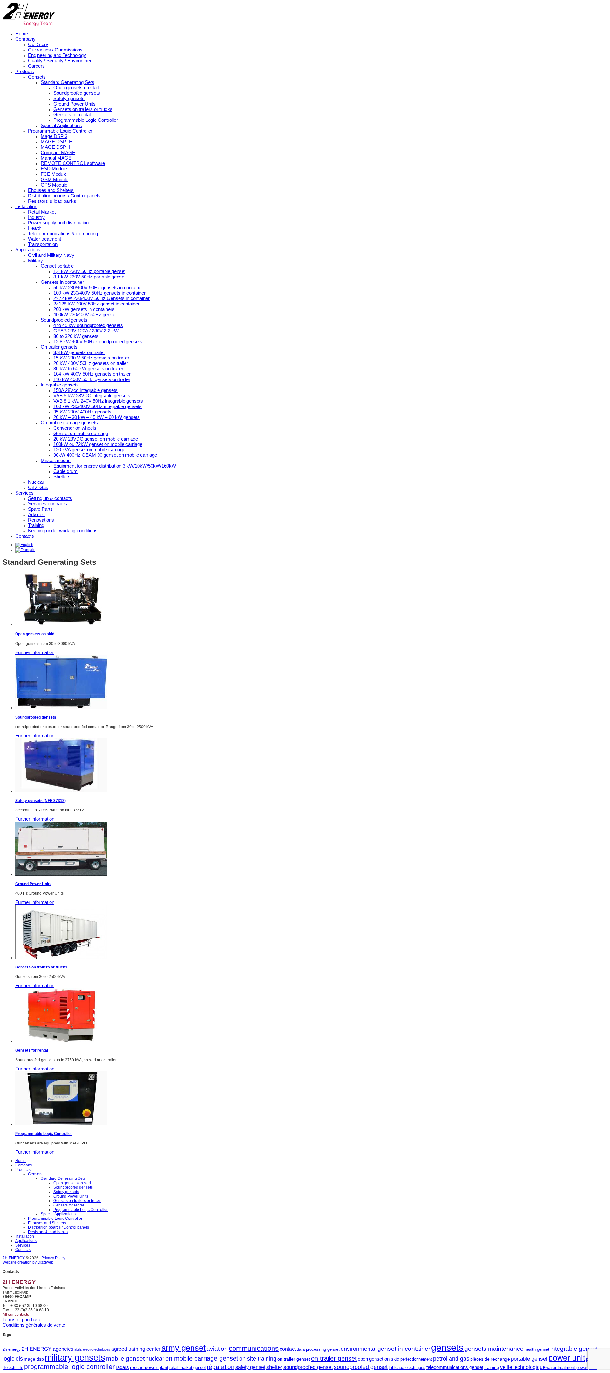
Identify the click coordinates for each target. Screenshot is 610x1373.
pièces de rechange (490, 1359)
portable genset (529, 1359)
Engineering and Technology (57, 55)
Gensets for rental (72, 114)
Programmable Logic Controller (85, 120)
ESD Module (54, 168)
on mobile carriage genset (201, 1358)
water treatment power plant (571, 1367)
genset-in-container (403, 1348)
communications (254, 1348)
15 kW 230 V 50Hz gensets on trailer (91, 357)
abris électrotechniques (92, 1349)
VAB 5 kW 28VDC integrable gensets (91, 395)
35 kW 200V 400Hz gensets (82, 411)
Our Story (38, 44)
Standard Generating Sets (67, 82)
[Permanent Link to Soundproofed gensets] (61, 708)
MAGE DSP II (55, 147)
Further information (34, 652)
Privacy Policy (53, 1258)
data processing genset (318, 1349)
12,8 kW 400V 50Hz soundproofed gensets (97, 341)
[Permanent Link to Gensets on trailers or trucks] (61, 957)
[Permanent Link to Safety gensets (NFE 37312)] (61, 791)
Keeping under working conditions (63, 530)
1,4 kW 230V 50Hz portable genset (89, 271)
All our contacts (16, 1314)
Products (24, 71)
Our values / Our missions (55, 49)
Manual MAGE (56, 158)
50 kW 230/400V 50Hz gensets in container (98, 287)
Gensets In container (62, 282)
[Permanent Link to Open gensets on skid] (61, 624)
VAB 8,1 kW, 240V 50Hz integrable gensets (98, 401)
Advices (36, 514)
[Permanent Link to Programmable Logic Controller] (61, 1124)
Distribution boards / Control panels (64, 195)
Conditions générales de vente (34, 1325)
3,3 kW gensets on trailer (79, 352)
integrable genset (574, 1348)
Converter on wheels (74, 428)
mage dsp (34, 1359)
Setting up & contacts (50, 498)
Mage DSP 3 (54, 136)
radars (122, 1367)
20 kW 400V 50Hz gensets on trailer (90, 363)
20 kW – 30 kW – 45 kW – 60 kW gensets (96, 417)
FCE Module (54, 174)
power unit (566, 1358)
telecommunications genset (454, 1367)
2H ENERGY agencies (47, 1349)
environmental (358, 1349)
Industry (36, 217)
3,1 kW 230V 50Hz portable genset (89, 276)
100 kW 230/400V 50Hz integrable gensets (97, 406)
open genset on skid (378, 1359)
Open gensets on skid (76, 87)
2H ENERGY (14, 1258)
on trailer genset (293, 1359)
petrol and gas (451, 1359)
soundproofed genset (308, 1367)
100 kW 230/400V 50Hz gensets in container (99, 293)
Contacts (24, 536)
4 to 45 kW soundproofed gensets (88, 325)
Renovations (41, 520)
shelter (274, 1367)
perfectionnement (416, 1359)
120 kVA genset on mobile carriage (89, 449)
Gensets (37, 76)
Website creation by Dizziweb (28, 1262)
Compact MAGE (58, 152)
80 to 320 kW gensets (75, 336)
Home (21, 33)
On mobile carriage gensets (69, 422)
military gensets (75, 1358)
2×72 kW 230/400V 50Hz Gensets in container (101, 298)
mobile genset (125, 1358)
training (491, 1367)
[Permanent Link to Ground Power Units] (61, 874)
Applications (27, 249)
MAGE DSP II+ (57, 141)
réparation (220, 1366)
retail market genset (187, 1367)
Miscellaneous (56, 460)
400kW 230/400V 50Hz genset (85, 314)
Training (36, 525)
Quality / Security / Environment (61, 60)
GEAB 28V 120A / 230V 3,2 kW (86, 330)
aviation (217, 1348)
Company (25, 39)
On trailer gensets (59, 347)
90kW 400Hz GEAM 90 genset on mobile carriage (105, 455)
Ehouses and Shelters (51, 190)
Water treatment (44, 239)
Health (34, 228)
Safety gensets (69, 98)
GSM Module (54, 179)
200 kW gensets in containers (84, 309)
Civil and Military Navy (51, 255)
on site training (257, 1359)
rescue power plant (149, 1367)
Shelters (62, 476)
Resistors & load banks (52, 201)
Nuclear (36, 482)
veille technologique (523, 1367)
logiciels (13, 1359)
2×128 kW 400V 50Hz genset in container (96, 303)
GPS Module (54, 185)
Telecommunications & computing (63, 233)
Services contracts (47, 503)
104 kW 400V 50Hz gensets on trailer (92, 374)
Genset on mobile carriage (80, 433)
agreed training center (135, 1349)
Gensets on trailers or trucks (82, 109)
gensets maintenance (494, 1348)
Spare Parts (40, 509)
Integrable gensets (60, 384)
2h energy (12, 1349)
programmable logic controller (69, 1366)
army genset (183, 1348)
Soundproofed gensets (76, 93)
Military (35, 260)
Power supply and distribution (58, 222)
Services (24, 492)
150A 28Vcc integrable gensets (85, 390)
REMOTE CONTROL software (73, 163)
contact (288, 1349)
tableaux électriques (407, 1367)
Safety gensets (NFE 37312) (40, 800)
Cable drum (65, 471)
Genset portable (57, 266)
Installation (26, 206)
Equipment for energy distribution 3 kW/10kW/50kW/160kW (114, 465)
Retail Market (42, 212)
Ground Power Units (74, 103)
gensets (447, 1347)
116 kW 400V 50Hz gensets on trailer (91, 379)
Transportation (43, 244)
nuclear (155, 1359)
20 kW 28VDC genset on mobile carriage (95, 438)
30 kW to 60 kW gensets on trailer (88, 368)
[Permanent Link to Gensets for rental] (61, 1041)
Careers (36, 66)
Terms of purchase (22, 1319)
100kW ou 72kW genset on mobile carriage (97, 444)
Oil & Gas (38, 487)
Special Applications (61, 125)
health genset (537, 1349)
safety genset (250, 1367)
